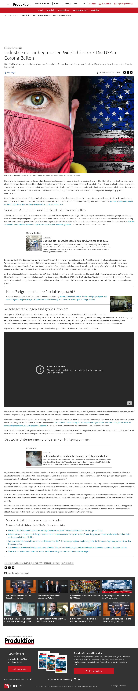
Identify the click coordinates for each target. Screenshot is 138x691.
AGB (37, 686)
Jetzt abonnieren (19, 669)
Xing (28, 679)
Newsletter (106, 4)
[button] (8, 612)
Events (56, 4)
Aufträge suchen (71, 4)
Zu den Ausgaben (94, 671)
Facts (95, 686)
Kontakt (89, 686)
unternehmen (67, 563)
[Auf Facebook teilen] (125, 72)
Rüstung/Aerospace (80, 10)
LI (31, 679)
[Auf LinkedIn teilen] (131, 72)
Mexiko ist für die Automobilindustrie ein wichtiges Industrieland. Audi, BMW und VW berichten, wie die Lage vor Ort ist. (55, 530)
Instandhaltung (63, 10)
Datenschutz (43, 686)
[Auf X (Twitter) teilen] (128, 72)
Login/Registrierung (125, 4)
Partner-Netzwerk (42, 4)
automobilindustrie (22, 563)
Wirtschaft (50, 10)
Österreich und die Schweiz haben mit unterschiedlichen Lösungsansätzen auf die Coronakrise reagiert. (49, 551)
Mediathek (95, 10)
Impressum (52, 686)
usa (57, 563)
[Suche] (84, 4)
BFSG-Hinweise (62, 686)
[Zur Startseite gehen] (22, 4)
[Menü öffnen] (8, 4)
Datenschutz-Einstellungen (77, 686)
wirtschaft (37, 563)
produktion (49, 563)
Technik (40, 10)
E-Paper (92, 4)
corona (8, 563)
